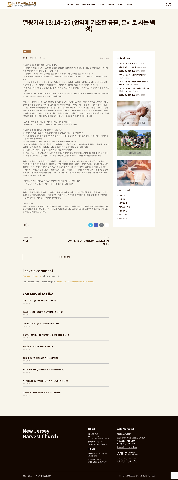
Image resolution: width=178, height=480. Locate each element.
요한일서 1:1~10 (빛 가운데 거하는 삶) (38, 346)
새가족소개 (123, 203)
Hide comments (64, 257)
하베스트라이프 (124, 207)
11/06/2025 (26, 326)
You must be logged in (32, 276)
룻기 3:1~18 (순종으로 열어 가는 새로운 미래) (41, 358)
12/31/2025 (26, 349)
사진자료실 (123, 210)
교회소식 (122, 195)
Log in (168, 5)
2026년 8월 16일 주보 (127, 95)
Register (167, 3)
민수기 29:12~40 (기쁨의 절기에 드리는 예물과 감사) (43, 369)
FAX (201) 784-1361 (126, 443)
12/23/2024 (26, 395)
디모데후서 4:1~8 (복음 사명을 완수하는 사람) (41, 323)
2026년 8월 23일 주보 (127, 71)
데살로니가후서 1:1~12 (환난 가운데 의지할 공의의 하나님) (46, 335)
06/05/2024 (26, 315)
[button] (26, 225)
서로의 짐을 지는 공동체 (127, 67)
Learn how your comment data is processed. (75, 281)
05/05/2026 (26, 361)
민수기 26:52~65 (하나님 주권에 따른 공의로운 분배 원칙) (45, 381)
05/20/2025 (26, 383)
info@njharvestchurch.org (127, 447)
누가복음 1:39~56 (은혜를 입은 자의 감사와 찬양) (42, 392)
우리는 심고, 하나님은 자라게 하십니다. (133, 75)
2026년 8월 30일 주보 (127, 63)
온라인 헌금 (123, 218)
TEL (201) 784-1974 (126, 440)
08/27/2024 (26, 337)
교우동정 (122, 199)
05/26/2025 (26, 372)
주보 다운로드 (124, 214)
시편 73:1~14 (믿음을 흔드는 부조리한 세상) (40, 300)
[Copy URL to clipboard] (106, 225)
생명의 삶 (26, 52)
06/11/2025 (26, 303)
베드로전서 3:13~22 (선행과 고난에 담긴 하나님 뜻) (43, 312)
